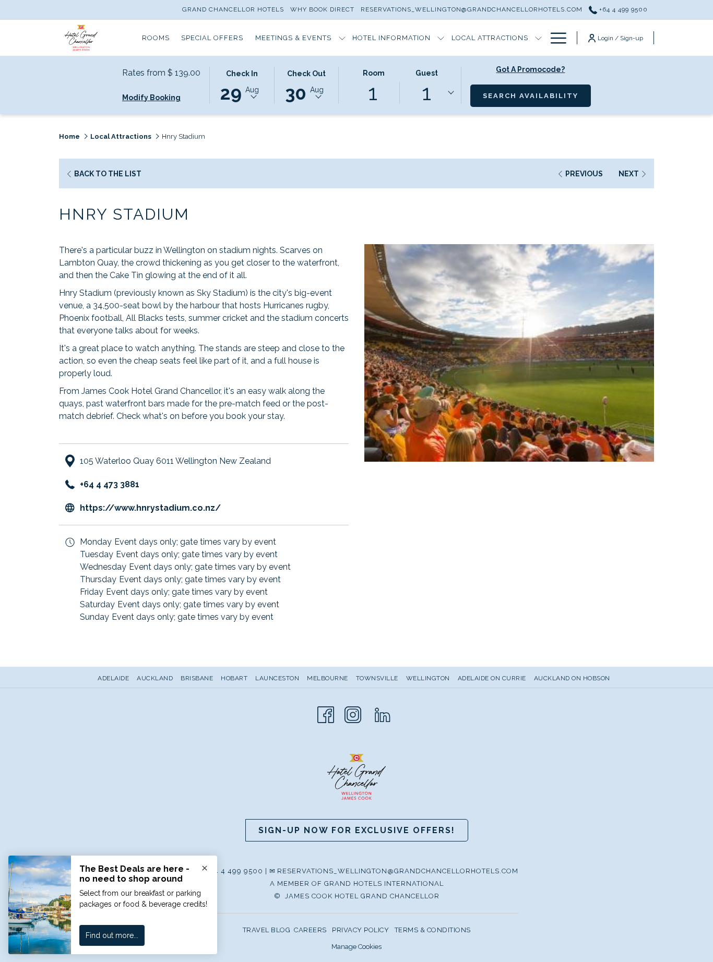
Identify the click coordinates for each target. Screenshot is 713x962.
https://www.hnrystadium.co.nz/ (150, 508)
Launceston (277, 678)
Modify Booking (151, 97)
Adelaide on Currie (492, 678)
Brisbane (197, 678)
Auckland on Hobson (572, 678)
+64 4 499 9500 (622, 9)
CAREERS (310, 930)
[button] (242, 84)
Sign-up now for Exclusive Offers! (356, 830)
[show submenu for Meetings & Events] (342, 38)
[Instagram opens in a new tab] (352, 713)
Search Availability (537, 95)
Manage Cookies (356, 947)
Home (69, 136)
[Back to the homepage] (81, 38)
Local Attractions (120, 136)
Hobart (234, 678)
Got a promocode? (530, 69)
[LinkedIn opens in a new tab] (383, 713)
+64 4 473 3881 (109, 484)
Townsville (377, 678)
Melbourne (327, 678)
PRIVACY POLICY (360, 930)
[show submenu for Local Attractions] (538, 38)
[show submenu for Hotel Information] (440, 38)
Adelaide (113, 678)
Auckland (155, 678)
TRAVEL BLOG (267, 930)
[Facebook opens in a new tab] (325, 713)
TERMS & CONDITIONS (433, 930)
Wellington (428, 678)
